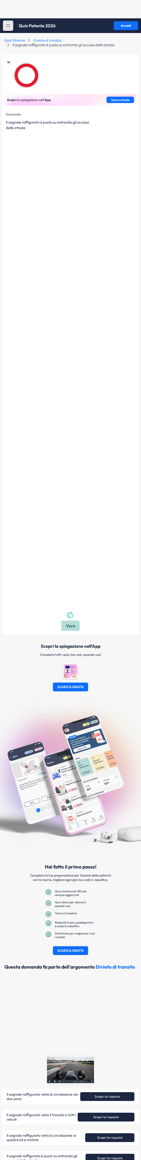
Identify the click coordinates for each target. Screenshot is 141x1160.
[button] (8, 26)
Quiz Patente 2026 (37, 25)
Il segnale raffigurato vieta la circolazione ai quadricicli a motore (41, 1137)
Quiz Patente (14, 40)
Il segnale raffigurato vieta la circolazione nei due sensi (42, 1096)
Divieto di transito (47, 40)
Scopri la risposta (107, 1096)
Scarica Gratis (120, 100)
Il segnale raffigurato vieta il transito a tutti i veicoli (41, 1117)
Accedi (126, 25)
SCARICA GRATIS (70, 687)
